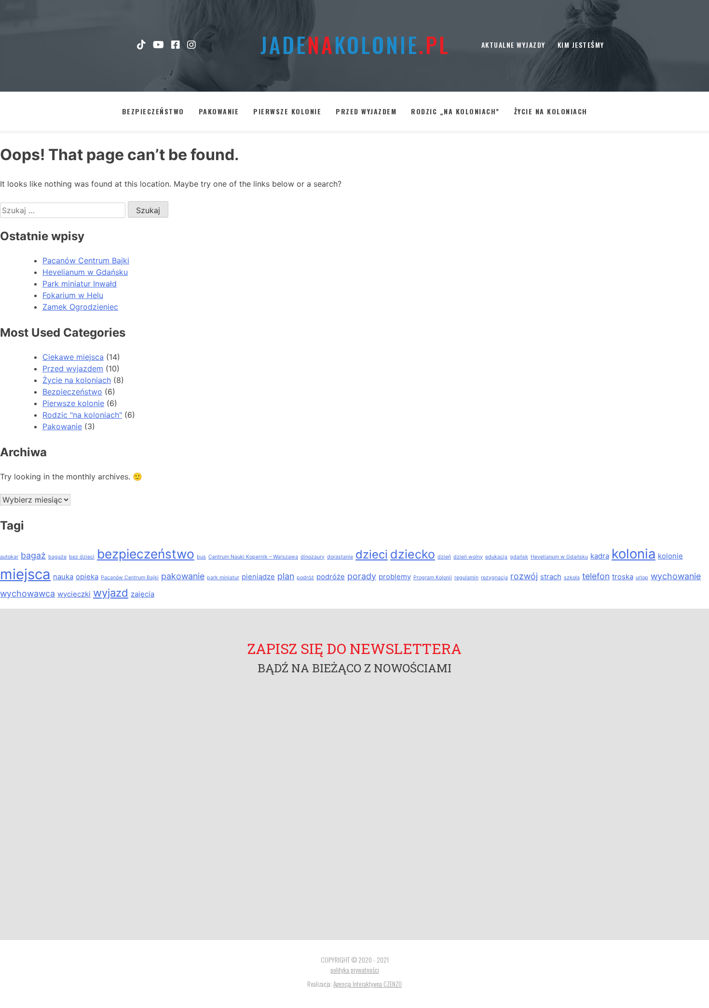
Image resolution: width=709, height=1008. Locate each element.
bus (201, 557)
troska (622, 576)
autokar (9, 557)
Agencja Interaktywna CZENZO (367, 984)
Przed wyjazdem (366, 111)
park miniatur (223, 577)
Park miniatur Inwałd (79, 283)
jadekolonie (354, 44)
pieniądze (258, 576)
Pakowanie (219, 111)
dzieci (371, 554)
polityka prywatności (354, 970)
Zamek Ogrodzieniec (80, 307)
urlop (642, 577)
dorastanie (340, 557)
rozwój (524, 576)
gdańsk (519, 557)
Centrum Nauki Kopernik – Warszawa (253, 557)
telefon (596, 576)
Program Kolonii (432, 577)
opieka (87, 576)
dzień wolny (468, 557)
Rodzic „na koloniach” (455, 111)
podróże (330, 576)
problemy (395, 576)
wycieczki (74, 594)
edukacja (496, 557)
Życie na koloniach (550, 111)
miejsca (25, 574)
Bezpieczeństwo (153, 111)
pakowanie (183, 576)
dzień (444, 557)
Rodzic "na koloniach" (82, 415)
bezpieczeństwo (145, 553)
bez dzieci (82, 557)
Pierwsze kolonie (287, 111)
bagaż (33, 555)
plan (285, 576)
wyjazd (110, 592)
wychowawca (27, 593)
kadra (599, 555)
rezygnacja (494, 577)
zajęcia (142, 594)
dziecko (412, 554)
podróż (305, 577)
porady (361, 576)
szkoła (572, 577)
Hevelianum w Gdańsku (85, 272)
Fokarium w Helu (72, 295)
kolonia (633, 553)
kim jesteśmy (581, 45)
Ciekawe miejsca (73, 357)
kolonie (670, 555)
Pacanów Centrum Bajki (85, 260)
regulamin (466, 577)
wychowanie (676, 576)
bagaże (57, 557)
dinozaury (312, 557)
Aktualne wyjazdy (513, 45)
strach (550, 576)
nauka (63, 576)
